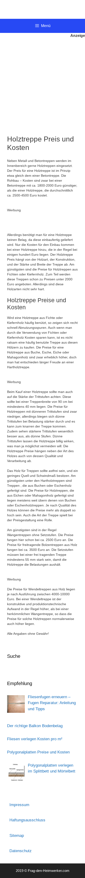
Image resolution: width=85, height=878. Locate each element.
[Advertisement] (42, 83)
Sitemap (16, 835)
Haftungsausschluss (27, 820)
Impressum (19, 805)
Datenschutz (20, 851)
